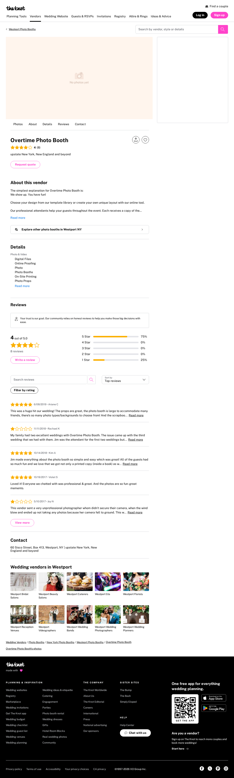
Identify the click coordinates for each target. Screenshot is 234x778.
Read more (17, 217)
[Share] (136, 139)
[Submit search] (223, 29)
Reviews (63, 124)
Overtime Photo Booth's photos (23, 648)
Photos (18, 124)
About (33, 124)
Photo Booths (36, 642)
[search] (91, 379)
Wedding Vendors (16, 642)
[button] (125, 379)
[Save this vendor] (145, 139)
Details (47, 124)
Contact (80, 124)
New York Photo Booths (60, 642)
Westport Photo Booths (22, 29)
